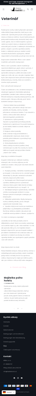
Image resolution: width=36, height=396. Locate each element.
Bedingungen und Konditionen (13, 334)
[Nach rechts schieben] (22, 309)
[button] (3, 9)
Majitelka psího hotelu (13, 279)
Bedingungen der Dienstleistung (14, 338)
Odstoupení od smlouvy (11, 350)
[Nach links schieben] (14, 309)
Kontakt (6, 326)
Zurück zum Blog (19, 267)
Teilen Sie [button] (6, 25)
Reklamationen (8, 330)
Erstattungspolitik (9, 342)
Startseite (6, 322)
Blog (4, 346)
